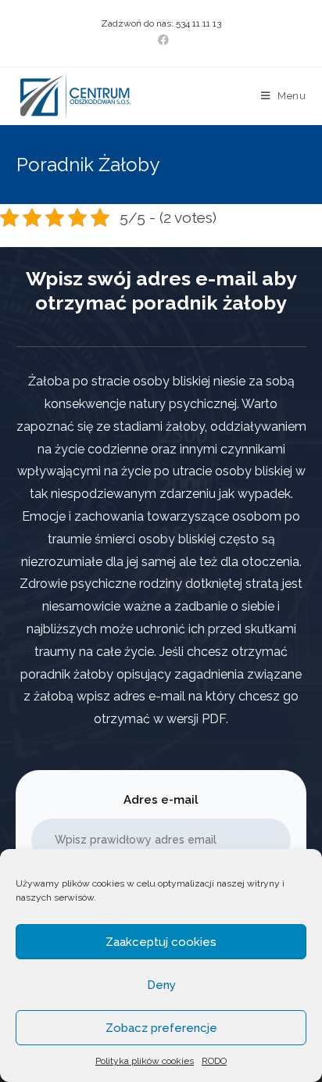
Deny (161, 985)
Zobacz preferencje (161, 1028)
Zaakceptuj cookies (161, 942)
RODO (214, 1060)
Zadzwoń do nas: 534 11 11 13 (161, 23)
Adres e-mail (161, 800)
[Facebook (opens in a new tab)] (161, 40)
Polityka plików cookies (144, 1060)
